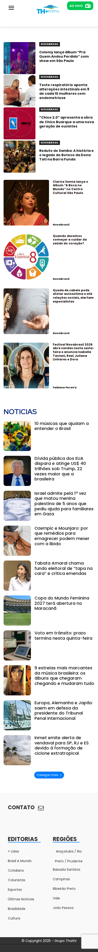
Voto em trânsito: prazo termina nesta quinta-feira (63, 635)
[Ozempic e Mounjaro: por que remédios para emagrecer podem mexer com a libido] (17, 541)
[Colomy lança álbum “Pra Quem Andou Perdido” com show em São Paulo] (19, 58)
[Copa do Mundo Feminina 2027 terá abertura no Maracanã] (17, 610)
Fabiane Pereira (65, 387)
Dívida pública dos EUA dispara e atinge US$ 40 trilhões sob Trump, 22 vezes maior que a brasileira (60, 468)
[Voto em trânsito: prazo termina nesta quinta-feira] (17, 645)
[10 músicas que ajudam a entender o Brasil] (17, 436)
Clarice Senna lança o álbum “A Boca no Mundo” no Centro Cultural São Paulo (70, 187)
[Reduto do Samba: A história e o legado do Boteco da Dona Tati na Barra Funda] (19, 157)
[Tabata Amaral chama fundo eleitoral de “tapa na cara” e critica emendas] (17, 576)
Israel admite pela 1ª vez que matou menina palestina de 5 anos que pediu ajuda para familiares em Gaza (63, 503)
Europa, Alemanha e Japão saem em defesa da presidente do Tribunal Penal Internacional (63, 710)
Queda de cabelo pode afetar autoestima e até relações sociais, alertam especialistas (73, 295)
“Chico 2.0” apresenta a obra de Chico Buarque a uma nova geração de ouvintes (66, 121)
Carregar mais (47, 775)
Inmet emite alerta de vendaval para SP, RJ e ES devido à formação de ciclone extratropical (61, 745)
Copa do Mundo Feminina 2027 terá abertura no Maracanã (61, 603)
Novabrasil (61, 224)
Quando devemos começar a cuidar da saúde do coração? (70, 239)
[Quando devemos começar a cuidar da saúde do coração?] (26, 257)
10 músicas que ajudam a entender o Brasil (61, 426)
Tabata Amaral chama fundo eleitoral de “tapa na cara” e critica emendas (63, 568)
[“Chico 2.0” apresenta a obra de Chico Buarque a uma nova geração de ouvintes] (19, 123)
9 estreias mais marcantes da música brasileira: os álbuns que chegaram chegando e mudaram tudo (64, 675)
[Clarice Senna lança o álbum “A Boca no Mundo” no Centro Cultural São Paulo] (26, 203)
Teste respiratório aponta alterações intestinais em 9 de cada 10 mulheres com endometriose (64, 91)
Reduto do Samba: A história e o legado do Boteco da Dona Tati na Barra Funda (66, 155)
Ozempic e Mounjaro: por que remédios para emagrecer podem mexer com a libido (61, 536)
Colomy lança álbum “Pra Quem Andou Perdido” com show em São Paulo (64, 56)
